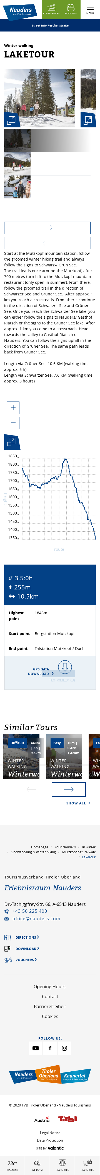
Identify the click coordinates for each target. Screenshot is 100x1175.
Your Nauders (65, 847)
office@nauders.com (36, 919)
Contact (50, 996)
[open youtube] (35, 1048)
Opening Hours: (50, 986)
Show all (76, 803)
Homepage (39, 847)
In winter (89, 847)
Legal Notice (50, 1132)
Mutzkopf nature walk (79, 852)
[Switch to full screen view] (11, 443)
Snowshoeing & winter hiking (33, 852)
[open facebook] (50, 1048)
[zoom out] (13, 423)
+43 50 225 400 (29, 911)
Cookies (50, 1016)
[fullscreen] (11, 120)
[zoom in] (13, 408)
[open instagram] (64, 1048)
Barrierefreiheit (50, 1006)
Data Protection (50, 1140)
